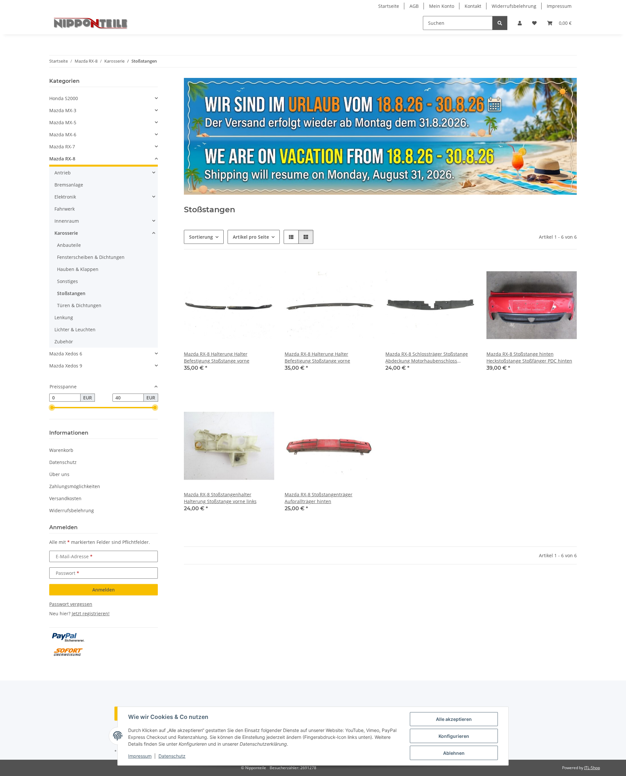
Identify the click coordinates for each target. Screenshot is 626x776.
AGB (414, 6)
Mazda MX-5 (62, 122)
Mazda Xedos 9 (65, 366)
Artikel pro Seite (251, 237)
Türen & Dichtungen (79, 305)
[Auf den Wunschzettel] (263, 271)
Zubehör (63, 341)
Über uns (59, 474)
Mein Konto (441, 6)
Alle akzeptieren (454, 719)
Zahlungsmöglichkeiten (74, 486)
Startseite (388, 6)
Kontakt (473, 6)
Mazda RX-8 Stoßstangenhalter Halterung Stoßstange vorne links (220, 497)
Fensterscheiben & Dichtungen (91, 257)
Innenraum (66, 221)
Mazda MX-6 (62, 134)
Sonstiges (67, 281)
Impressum (140, 756)
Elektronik (65, 197)
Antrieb (62, 173)
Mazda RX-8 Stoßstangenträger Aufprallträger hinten (318, 497)
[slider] (51, 408)
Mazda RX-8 (62, 159)
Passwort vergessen (70, 604)
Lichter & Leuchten (75, 329)
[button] (520, 23)
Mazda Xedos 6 (65, 354)
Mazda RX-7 (62, 146)
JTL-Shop (592, 767)
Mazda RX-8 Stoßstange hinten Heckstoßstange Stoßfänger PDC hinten (529, 357)
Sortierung (201, 237)
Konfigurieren (454, 736)
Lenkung (63, 317)
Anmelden (103, 590)
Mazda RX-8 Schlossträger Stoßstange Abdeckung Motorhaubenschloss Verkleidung (426, 357)
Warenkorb (61, 450)
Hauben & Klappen (77, 269)
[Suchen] (499, 23)
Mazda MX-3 (62, 110)
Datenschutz (172, 756)
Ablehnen (454, 753)
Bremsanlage (68, 185)
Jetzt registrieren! (91, 613)
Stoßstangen (71, 293)
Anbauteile (69, 245)
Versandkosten (65, 498)
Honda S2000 (63, 98)
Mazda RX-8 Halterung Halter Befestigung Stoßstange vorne (216, 357)
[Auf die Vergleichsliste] (246, 271)
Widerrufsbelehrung (514, 6)
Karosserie (66, 233)
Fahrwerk (64, 209)
